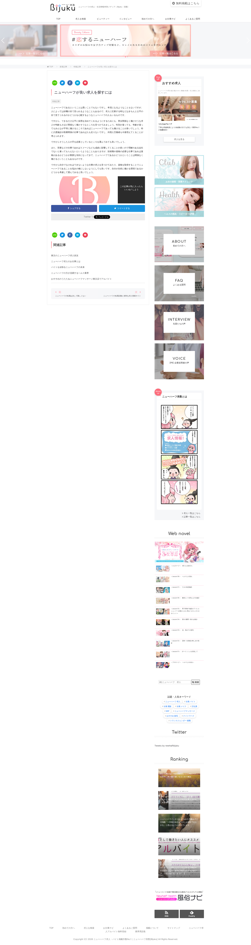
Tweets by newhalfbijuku (167, 745)
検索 (196, 682)
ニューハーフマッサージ (185, 711)
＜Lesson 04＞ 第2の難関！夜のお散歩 (184, 619)
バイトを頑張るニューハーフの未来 (68, 267)
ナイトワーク (188, 716)
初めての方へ (148, 18)
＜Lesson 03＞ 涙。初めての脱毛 (182, 630)
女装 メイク (181, 706)
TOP (58, 18)
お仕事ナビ (170, 18)
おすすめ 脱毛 (172, 716)
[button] (125, 56)
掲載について (152, 928)
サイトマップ (173, 928)
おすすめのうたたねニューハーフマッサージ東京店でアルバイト (81, 279)
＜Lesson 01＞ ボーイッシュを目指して (184, 651)
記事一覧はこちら (192, 516)
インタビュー (125, 18)
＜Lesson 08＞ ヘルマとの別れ (181, 576)
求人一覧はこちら (192, 513)
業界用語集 (140, 931)
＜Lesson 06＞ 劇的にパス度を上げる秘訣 (185, 598)
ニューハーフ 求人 (172, 701)
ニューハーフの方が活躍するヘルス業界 (70, 273)
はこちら (187, 3)
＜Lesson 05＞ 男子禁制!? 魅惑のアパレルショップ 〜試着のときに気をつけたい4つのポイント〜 (185, 611)
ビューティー (103, 18)
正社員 (194, 706)
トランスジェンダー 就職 (180, 720)
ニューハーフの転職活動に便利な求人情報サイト (122, 296)
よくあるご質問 (192, 18)
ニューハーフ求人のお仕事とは (65, 261)
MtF (167, 711)
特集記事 (56, 101)
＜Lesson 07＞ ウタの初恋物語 (181, 587)
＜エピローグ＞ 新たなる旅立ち (181, 566)
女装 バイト (190, 701)
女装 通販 (167, 706)
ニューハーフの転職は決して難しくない (70, 296)
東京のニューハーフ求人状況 (64, 255)
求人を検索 (80, 18)
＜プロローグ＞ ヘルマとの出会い (182, 662)
